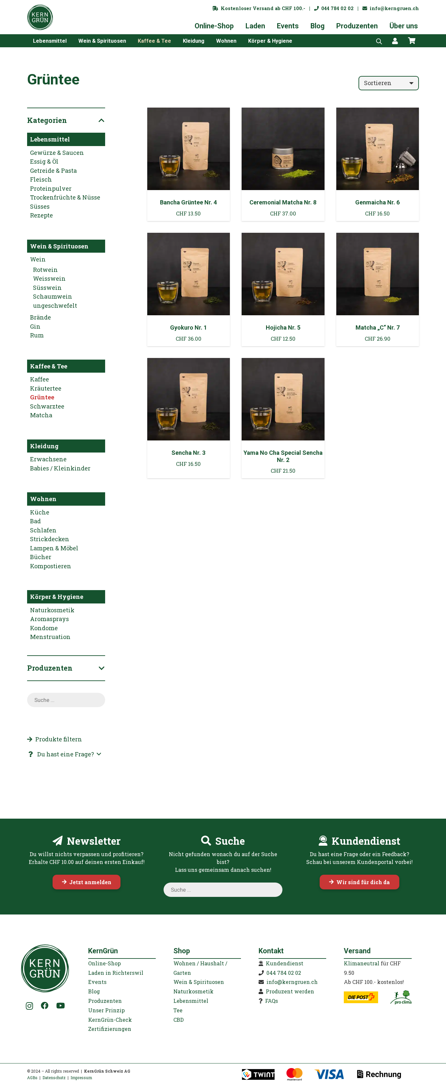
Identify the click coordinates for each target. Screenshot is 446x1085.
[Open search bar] (379, 41)
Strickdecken (49, 539)
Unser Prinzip (106, 1010)
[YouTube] (60, 1005)
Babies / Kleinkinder (60, 468)
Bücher (40, 557)
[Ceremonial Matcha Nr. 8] (283, 164)
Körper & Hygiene (56, 597)
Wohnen (43, 499)
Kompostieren (50, 566)
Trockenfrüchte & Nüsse (65, 197)
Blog (94, 991)
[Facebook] (44, 1005)
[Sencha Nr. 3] (188, 418)
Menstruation (50, 637)
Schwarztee (47, 406)
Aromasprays (49, 619)
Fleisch (41, 179)
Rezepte (41, 215)
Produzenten (105, 1000)
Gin (35, 326)
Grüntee (42, 397)
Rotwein (45, 270)
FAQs (271, 1000)
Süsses (40, 206)
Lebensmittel (50, 139)
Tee (178, 1010)
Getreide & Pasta (53, 170)
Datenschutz (54, 1077)
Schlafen (43, 530)
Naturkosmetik (52, 610)
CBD (178, 1019)
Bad (35, 521)
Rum (37, 335)
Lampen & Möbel (54, 548)
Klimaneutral (361, 963)
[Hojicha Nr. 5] (283, 289)
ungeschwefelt (55, 305)
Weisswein (49, 278)
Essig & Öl (44, 161)
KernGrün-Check (110, 1019)
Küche (39, 512)
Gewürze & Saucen (57, 152)
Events (97, 981)
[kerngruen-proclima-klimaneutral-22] (401, 997)
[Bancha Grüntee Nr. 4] (188, 164)
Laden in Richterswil (115, 972)
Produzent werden (290, 991)
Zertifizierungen (109, 1028)
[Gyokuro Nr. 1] (188, 289)
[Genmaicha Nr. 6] (377, 164)
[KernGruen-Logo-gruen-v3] (40, 17)
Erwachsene (48, 459)
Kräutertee (45, 388)
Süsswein (47, 287)
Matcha (41, 415)
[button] (71, 40)
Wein (38, 259)
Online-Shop (104, 963)
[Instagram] (29, 1006)
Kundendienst (284, 963)
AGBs (32, 1077)
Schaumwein (52, 296)
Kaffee (39, 379)
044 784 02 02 (336, 8)
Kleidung (44, 446)
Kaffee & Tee (48, 366)
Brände (40, 317)
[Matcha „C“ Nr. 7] (377, 289)
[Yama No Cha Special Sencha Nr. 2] (283, 418)
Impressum (81, 1077)
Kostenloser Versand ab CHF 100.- (261, 8)
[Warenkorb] (412, 41)
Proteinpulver (51, 188)
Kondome (44, 628)
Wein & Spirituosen (59, 246)
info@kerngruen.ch (393, 8)
